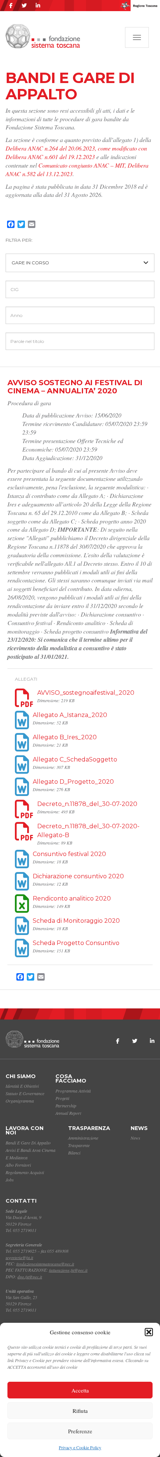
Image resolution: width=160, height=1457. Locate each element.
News (139, 1128)
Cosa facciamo (70, 1078)
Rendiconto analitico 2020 (72, 898)
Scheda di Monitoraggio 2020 (76, 920)
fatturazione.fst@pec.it (68, 1270)
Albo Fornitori (18, 1165)
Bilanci (74, 1153)
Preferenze (80, 1431)
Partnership (65, 1106)
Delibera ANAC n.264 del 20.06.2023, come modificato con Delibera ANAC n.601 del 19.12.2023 (76, 152)
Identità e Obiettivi (22, 1086)
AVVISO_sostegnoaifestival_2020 (85, 692)
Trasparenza (89, 1128)
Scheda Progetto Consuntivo (76, 942)
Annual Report (68, 1113)
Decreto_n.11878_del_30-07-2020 (87, 803)
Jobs (10, 1180)
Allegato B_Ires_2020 (65, 737)
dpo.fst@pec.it (29, 1276)
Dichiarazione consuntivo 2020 (78, 876)
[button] (149, 1332)
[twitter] (24, 5)
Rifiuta (80, 1410)
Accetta (80, 1390)
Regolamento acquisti (25, 1172)
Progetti (62, 1098)
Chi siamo (21, 1076)
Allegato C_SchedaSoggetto (75, 759)
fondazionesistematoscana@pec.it (45, 1263)
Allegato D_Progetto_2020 (73, 781)
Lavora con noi (25, 1130)
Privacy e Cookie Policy (80, 1447)
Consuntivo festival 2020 (69, 854)
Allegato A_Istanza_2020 (70, 714)
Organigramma (20, 1101)
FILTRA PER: (19, 240)
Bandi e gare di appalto (28, 1143)
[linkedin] (38, 5)
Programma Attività (73, 1091)
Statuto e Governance (25, 1093)
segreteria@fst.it (19, 1257)
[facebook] (11, 5)
